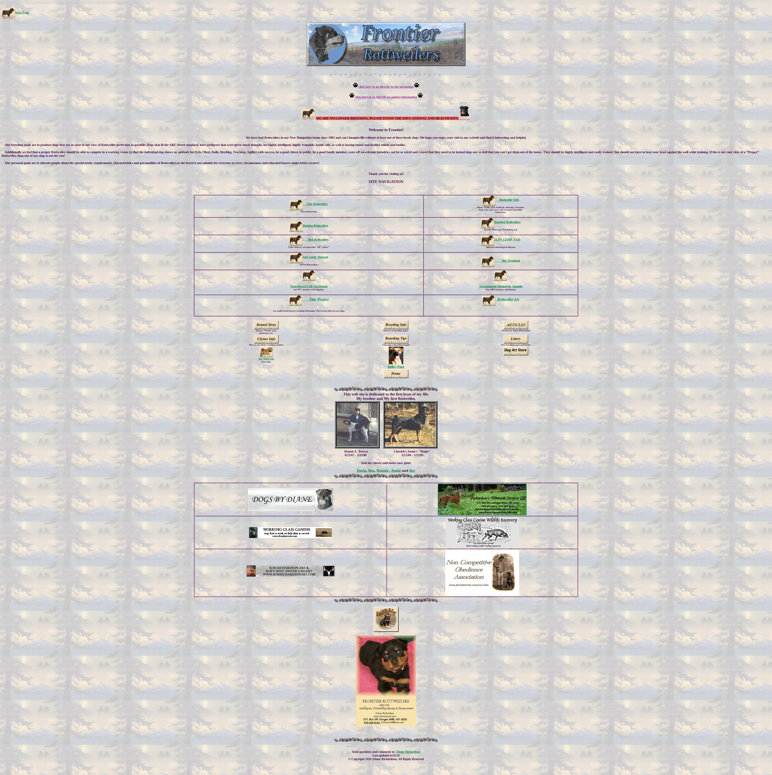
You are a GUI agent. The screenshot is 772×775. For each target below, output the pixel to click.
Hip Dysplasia (507, 260)
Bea (371, 470)
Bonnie (383, 470)
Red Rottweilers (315, 239)
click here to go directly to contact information (386, 97)
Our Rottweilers (315, 204)
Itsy (412, 470)
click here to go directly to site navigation (386, 86)
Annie (396, 470)
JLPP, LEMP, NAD (507, 239)
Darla (361, 470)
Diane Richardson (408, 751)
